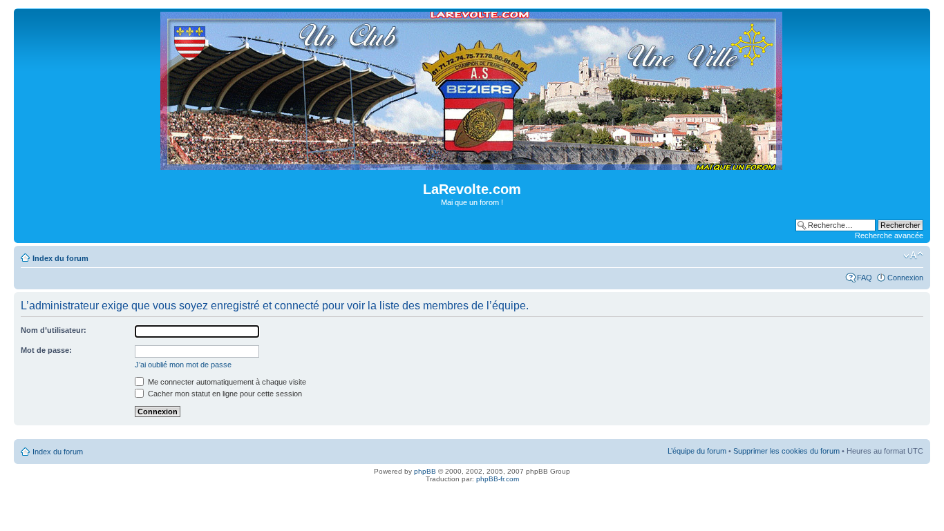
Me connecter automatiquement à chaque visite (226, 382)
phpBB (425, 471)
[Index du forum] (472, 164)
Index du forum (60, 258)
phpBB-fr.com (497, 479)
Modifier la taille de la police (913, 255)
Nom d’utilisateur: (53, 330)
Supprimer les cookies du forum (786, 451)
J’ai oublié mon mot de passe (183, 364)
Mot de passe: (46, 350)
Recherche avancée (889, 235)
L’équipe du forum (697, 451)
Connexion (905, 277)
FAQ (864, 277)
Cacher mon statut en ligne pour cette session (224, 393)
